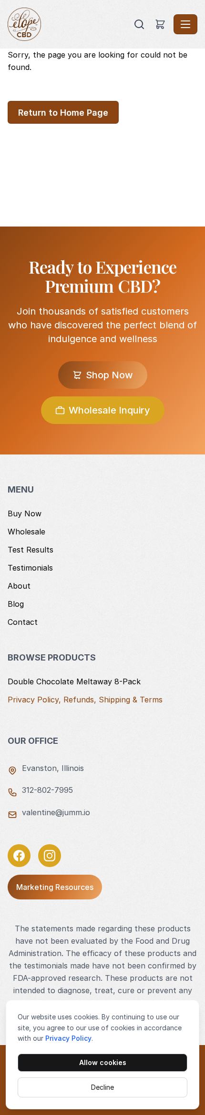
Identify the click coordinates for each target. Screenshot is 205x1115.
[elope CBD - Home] (70, 24)
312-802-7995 (47, 790)
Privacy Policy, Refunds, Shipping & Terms (85, 699)
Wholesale (26, 531)
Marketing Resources (54, 887)
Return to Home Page (63, 113)
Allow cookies (102, 1062)
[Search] (139, 24)
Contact (23, 622)
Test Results (30, 549)
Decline (102, 1087)
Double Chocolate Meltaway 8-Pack (74, 681)
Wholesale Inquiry (109, 410)
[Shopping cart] (160, 24)
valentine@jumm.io (56, 812)
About (19, 586)
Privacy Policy (68, 1038)
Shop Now (109, 375)
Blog (16, 604)
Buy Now (24, 513)
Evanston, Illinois (53, 768)
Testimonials (30, 567)
